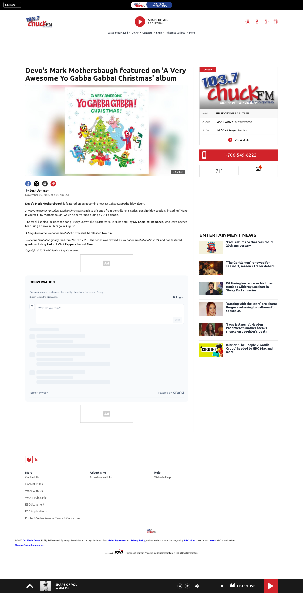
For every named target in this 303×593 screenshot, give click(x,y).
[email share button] (45, 183)
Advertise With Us (101, 477)
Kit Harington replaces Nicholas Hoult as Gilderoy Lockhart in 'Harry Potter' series (249, 286)
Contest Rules (34, 484)
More (192, 32)
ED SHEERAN (155, 23)
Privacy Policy (138, 540)
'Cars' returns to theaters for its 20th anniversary (250, 243)
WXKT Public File (35, 497)
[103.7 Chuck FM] (151, 4)
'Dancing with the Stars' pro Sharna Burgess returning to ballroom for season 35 (252, 307)
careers (213, 540)
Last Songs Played (118, 32)
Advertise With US (175, 32)
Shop (159, 32)
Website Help (162, 477)
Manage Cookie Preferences (29, 545)
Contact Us (32, 477)
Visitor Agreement (117, 540)
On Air (135, 32)
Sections (10, 5)
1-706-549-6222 (240, 155)
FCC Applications (36, 511)
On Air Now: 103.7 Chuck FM (238, 102)
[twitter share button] (36, 183)
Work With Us (34, 490)
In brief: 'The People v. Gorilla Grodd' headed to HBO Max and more (249, 348)
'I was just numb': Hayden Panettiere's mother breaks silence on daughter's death (246, 328)
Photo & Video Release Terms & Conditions (52, 518)
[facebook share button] (28, 183)
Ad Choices (190, 540)
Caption (178, 172)
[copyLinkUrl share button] (53, 183)
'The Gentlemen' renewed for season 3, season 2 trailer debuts (250, 264)
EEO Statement (34, 504)
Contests (147, 32)
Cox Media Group (31, 540)
